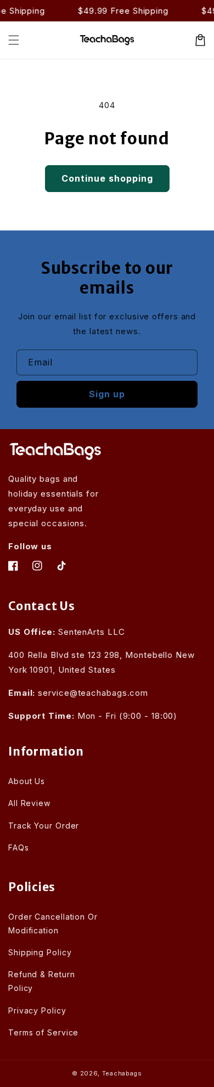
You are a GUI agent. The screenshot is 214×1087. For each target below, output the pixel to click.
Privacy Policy (37, 1010)
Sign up (107, 393)
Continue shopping (107, 178)
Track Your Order (43, 825)
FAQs (18, 847)
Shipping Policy (40, 952)
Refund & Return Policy (41, 981)
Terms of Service (43, 1032)
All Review (29, 803)
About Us (26, 781)
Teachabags (122, 1073)
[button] (14, 40)
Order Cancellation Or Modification (53, 923)
